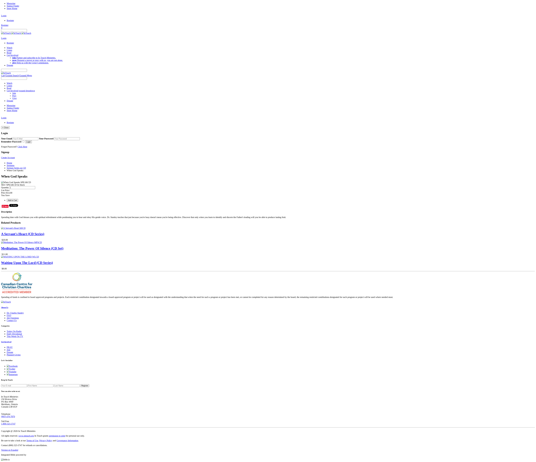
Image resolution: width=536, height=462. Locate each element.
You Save (5, 195)
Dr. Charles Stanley (15, 313)
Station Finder (13, 6)
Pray (14, 96)
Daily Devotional (14, 334)
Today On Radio (14, 331)
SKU (3, 185)
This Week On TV (15, 336)
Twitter (12, 369)
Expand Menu (25, 75)
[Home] (16, 33)
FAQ (9, 315)
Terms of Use (32, 440)
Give (14, 98)
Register (10, 20)
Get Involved (6, 342)
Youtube (12, 372)
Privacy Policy (45, 440)
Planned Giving (14, 355)
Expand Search (12, 75)
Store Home (12, 8)
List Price (5, 190)
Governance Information (67, 440)
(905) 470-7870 (8, 416)
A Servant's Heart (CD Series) (22, 234)
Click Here (22, 147)
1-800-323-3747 (8, 424)
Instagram (13, 374)
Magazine (11, 3)
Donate (10, 352)
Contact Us (12, 320)
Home (9, 163)
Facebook (13, 366)
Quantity (5, 187)
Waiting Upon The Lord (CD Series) (27, 263)
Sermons (10, 165)
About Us (4, 307)
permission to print (57, 436)
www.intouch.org (26, 436)
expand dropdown (27, 91)
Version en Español (9, 450)
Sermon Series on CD (16, 168)
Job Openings (13, 318)
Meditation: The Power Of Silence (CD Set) (32, 248)
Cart (3, 75)
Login (3, 16)
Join (14, 93)
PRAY (10, 347)
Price (3, 193)
